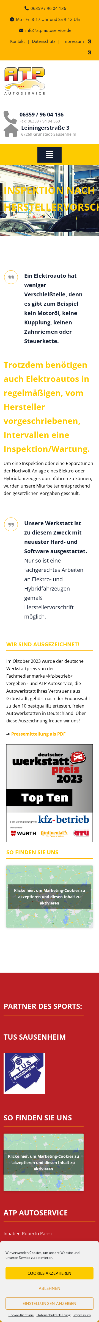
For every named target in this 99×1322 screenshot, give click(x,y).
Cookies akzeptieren (50, 1273)
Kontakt (17, 41)
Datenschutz (43, 41)
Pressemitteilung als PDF (38, 734)
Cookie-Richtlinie (21, 1315)
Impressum (82, 1315)
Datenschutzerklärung (54, 1315)
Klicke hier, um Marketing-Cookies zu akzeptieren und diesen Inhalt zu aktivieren (49, 897)
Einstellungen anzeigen (49, 1303)
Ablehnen (50, 1288)
